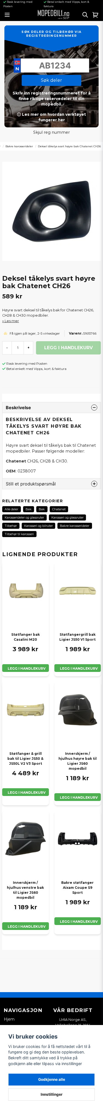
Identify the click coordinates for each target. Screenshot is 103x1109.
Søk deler (51, 80)
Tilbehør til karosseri (19, 534)
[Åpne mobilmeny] (7, 15)
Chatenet (59, 509)
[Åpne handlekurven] (95, 14)
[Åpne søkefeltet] (85, 14)
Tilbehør (11, 526)
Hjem (9, 1019)
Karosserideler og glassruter (24, 517)
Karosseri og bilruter (38, 526)
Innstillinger (52, 1094)
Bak (29, 509)
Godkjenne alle (51, 1079)
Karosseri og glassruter (67, 517)
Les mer (12, 321)
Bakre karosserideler (19, 146)
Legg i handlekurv (27, 668)
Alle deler (11, 509)
